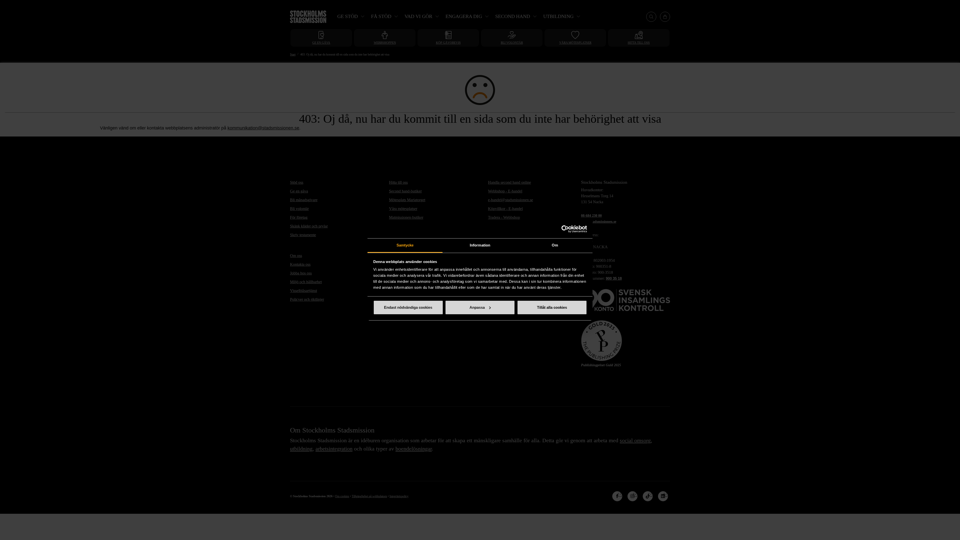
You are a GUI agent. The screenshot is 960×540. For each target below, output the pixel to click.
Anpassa (477, 307)
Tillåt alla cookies (552, 307)
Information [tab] (480, 245)
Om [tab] (555, 245)
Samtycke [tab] (405, 245)
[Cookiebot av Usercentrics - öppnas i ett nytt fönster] (565, 229)
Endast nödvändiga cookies (408, 307)
